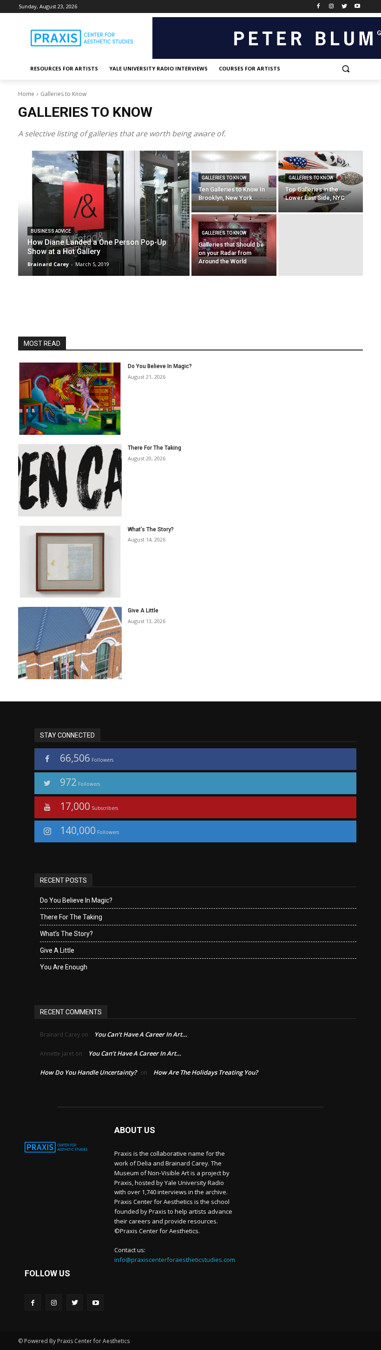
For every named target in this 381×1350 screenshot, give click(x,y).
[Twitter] (344, 6)
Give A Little (143, 610)
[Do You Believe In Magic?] (70, 399)
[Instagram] (331, 6)
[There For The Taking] (70, 480)
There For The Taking (154, 448)
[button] (345, 69)
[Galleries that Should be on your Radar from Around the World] (233, 245)
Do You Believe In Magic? (160, 366)
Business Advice (51, 231)
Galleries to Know (224, 177)
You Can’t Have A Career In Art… (140, 1034)
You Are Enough (63, 967)
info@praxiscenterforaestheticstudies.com (174, 1259)
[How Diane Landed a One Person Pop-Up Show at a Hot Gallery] (104, 213)
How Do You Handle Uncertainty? (88, 1072)
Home (26, 94)
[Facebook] (318, 6)
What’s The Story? (151, 529)
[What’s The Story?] (70, 562)
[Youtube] (357, 6)
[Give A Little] (70, 643)
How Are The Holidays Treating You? (205, 1072)
